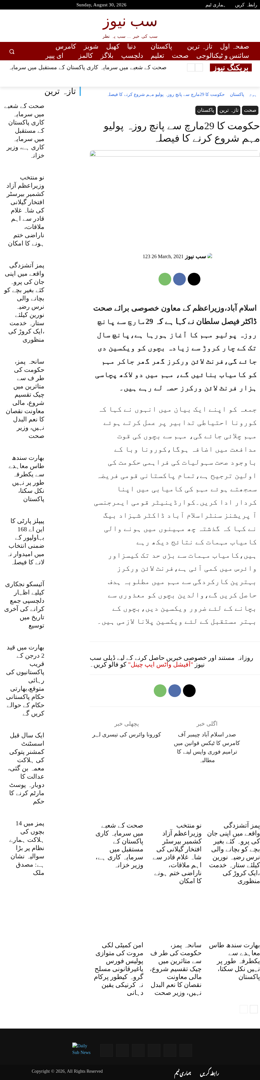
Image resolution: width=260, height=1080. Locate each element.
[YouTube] (6, 5)
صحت (250, 110)
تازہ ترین (60, 91)
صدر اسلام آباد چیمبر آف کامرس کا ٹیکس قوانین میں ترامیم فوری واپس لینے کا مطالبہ (207, 747)
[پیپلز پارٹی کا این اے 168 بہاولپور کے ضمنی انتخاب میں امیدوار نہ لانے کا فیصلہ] (65, 529)
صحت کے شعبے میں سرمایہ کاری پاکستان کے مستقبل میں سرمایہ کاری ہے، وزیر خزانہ (24, 130)
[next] (191, 67)
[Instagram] (40, 5)
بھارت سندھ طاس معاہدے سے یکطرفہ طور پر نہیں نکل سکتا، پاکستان (234, 961)
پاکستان (237, 94)
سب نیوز (195, 256)
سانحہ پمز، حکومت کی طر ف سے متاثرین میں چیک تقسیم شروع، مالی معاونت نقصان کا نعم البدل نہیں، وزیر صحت (176, 968)
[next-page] (254, 1009)
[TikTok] (51, 5)
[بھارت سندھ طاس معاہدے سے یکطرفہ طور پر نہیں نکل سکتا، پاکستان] (65, 466)
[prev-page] (244, 1009)
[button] (11, 51)
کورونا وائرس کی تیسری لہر (126, 734)
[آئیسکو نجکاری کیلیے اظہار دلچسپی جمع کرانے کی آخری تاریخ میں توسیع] (65, 592)
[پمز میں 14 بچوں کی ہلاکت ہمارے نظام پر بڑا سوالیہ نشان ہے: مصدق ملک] (65, 832)
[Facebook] (17, 5)
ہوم (253, 94)
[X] (194, 279)
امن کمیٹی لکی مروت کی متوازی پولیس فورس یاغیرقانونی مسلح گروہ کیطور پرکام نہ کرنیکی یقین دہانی (118, 968)
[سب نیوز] (211, 256)
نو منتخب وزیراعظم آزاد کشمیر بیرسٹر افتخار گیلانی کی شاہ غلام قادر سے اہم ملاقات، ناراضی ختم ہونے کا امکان (25, 210)
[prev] (199, 67)
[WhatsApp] (165, 279)
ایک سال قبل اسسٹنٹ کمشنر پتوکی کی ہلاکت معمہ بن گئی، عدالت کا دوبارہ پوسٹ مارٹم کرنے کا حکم (26, 768)
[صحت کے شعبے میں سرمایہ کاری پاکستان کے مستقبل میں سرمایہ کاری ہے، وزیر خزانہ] (65, 114)
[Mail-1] (122, 1050)
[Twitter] (29, 5)
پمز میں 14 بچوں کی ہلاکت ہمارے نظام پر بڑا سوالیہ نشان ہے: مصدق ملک (26, 848)
